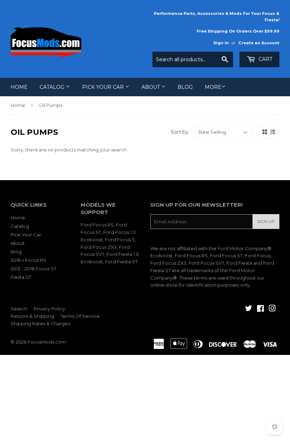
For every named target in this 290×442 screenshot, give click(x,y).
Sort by (179, 132)
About (151, 87)
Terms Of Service (80, 316)
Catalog (53, 87)
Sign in (221, 42)
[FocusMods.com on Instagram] (272, 309)
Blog (185, 87)
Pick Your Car (103, 87)
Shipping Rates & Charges (40, 323)
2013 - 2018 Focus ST (33, 268)
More (213, 87)
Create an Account (258, 42)
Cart (264, 59)
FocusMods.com (47, 342)
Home (19, 87)
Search (19, 308)
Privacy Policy (49, 308)
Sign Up (266, 221)
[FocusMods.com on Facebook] (260, 309)
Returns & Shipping (32, 316)
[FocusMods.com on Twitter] (248, 309)
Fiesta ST (21, 277)
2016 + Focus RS (28, 260)
